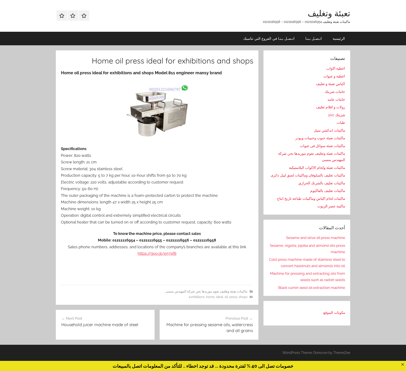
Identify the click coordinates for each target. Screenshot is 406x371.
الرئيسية (339, 38)
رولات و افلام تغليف (330, 107)
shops (243, 297)
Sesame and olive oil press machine (315, 238)
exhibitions (196, 297)
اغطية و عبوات (334, 76)
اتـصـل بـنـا (313, 38)
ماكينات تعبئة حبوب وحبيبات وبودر (320, 138)
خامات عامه (336, 99)
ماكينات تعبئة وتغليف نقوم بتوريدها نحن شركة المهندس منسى (206, 291)
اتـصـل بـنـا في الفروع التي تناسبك (269, 38)
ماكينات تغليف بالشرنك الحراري (321, 183)
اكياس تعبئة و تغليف (330, 84)
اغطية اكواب (335, 68)
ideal (219, 297)
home (210, 297)
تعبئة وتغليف (329, 13)
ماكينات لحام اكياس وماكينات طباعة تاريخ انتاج (311, 198)
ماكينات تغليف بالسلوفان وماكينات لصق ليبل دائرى (308, 175)
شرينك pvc (336, 115)
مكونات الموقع (334, 312)
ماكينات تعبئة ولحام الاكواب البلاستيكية (317, 168)
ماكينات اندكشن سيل (329, 130)
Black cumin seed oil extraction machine (311, 287)
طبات (341, 122)
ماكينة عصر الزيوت (331, 206)
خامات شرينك (335, 92)
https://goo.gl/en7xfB (157, 253)
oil (226, 297)
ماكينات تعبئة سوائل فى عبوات (322, 146)
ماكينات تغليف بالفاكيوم (327, 191)
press (233, 297)
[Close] (402, 364)
